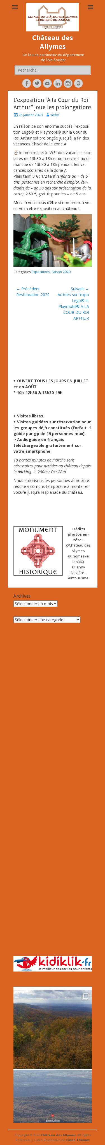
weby (54, 115)
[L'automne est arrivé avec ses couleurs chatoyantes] (52, 1029)
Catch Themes (78, 1140)
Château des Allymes (58, 1135)
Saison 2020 (61, 271)
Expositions (41, 271)
